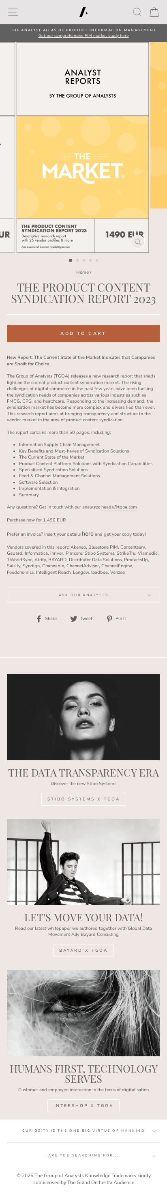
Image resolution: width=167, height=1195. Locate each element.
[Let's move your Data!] (83, 862)
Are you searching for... (83, 1155)
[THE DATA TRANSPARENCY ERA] (83, 717)
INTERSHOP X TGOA (83, 1106)
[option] (83, 33)
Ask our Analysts (84, 595)
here (88, 533)
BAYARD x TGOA (83, 950)
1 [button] (71, 261)
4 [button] (91, 261)
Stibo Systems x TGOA (83, 799)
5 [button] (98, 261)
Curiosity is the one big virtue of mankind (83, 1130)
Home (82, 272)
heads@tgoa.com (119, 507)
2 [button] (78, 261)
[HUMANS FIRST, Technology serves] (83, 1013)
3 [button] (85, 261)
